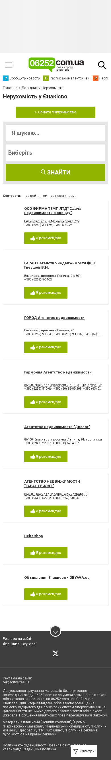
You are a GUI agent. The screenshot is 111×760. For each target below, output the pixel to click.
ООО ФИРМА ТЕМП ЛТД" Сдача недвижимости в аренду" (52, 210)
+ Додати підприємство (55, 112)
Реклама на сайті (17, 639)
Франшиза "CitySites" (20, 644)
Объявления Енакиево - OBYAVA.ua (57, 577)
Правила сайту (59, 745)
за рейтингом (36, 196)
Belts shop (33, 536)
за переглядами (64, 196)
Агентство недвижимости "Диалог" (57, 427)
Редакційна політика (39, 749)
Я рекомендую (48, 238)
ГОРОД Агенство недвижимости (54, 318)
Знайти (58, 172)
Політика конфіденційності (24, 745)
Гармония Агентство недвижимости (58, 372)
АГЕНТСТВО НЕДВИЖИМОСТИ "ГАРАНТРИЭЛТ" (52, 483)
